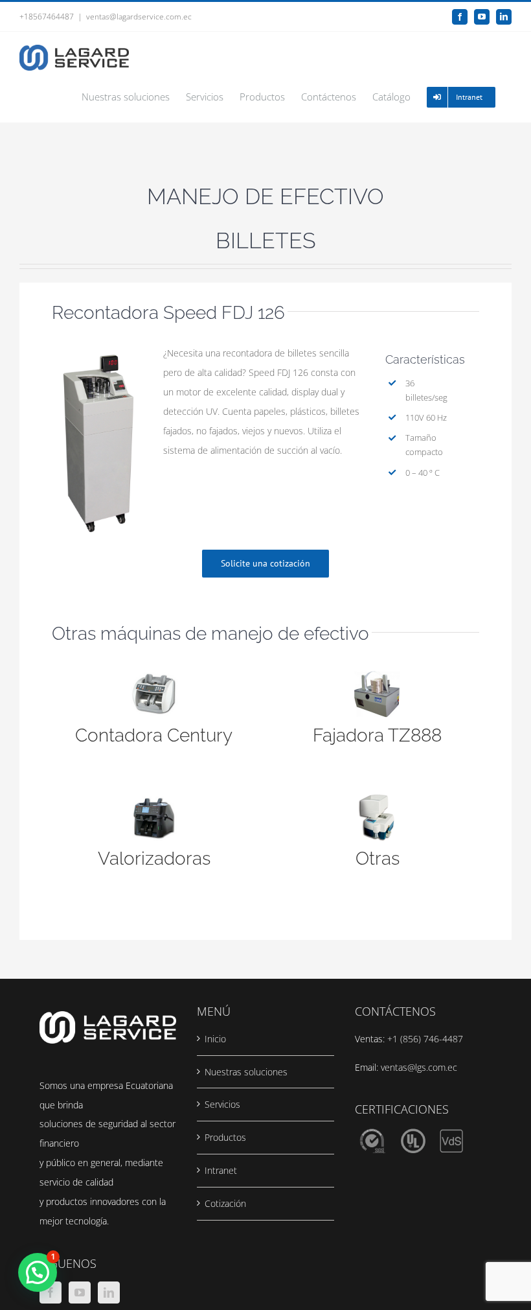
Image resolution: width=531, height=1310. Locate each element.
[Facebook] (51, 1292)
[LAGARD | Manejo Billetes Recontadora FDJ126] (99, 348)
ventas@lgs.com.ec (419, 1067)
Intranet (221, 1170)
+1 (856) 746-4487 (425, 1039)
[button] (37, 1272)
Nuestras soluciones (246, 1072)
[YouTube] (80, 1292)
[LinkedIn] (109, 1292)
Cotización (225, 1203)
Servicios (222, 1104)
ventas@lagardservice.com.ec (139, 16)
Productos (225, 1137)
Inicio (215, 1039)
